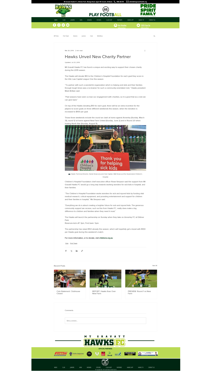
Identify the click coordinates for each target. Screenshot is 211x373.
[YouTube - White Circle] (67, 25)
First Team (66, 36)
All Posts (56, 36)
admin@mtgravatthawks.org (138, 2)
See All (154, 265)
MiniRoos (100, 36)
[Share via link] (82, 251)
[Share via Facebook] (66, 251)
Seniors (75, 36)
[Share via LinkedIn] (77, 251)
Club (91, 36)
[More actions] (145, 50)
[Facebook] (54, 25)
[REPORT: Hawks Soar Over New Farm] (105, 278)
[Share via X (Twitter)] (71, 251)
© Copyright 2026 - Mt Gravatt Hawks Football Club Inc (106, 369)
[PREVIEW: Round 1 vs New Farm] (141, 278)
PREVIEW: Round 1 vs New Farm (139, 292)
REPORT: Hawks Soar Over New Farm (104, 292)
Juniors (84, 36)
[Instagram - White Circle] (59, 25)
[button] (65, 20)
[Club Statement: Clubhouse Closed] (70, 278)
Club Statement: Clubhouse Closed (68, 292)
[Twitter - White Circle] (63, 25)
